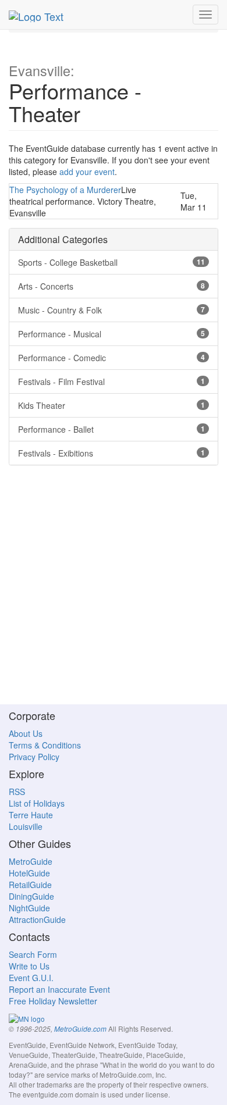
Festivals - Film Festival (111, 381)
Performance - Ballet (111, 429)
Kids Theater (111, 405)
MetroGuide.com (80, 1028)
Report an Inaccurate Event (59, 989)
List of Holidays (37, 803)
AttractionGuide (37, 919)
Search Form (33, 954)
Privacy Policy (34, 756)
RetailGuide (30, 884)
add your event (87, 171)
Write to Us (29, 966)
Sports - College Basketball (111, 262)
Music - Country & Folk (111, 310)
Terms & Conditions (45, 745)
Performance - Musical (111, 334)
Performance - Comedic (111, 357)
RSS (17, 791)
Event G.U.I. (31, 977)
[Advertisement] (113, 590)
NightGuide (29, 908)
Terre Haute (31, 815)
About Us (25, 733)
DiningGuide (31, 896)
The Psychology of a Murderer (65, 189)
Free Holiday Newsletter (53, 1001)
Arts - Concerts (111, 286)
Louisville (25, 826)
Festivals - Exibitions (111, 453)
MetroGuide (30, 861)
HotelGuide (29, 873)
